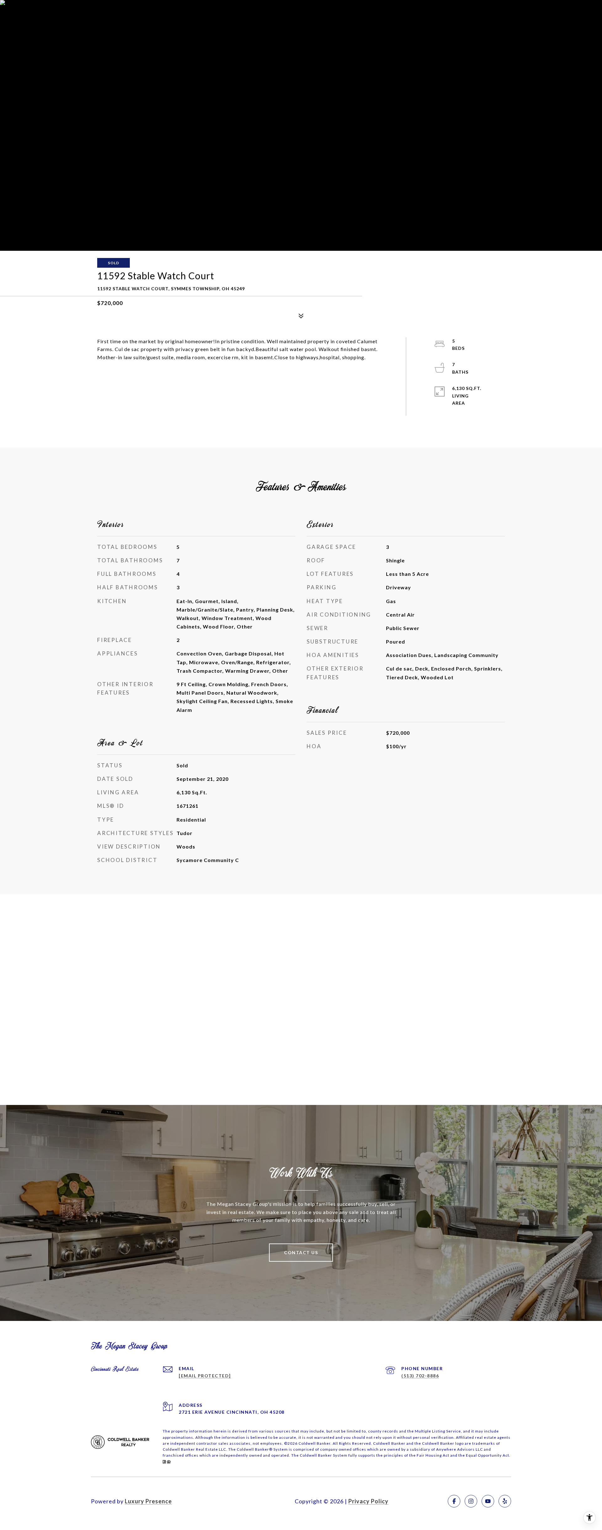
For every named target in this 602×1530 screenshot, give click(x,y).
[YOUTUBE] (488, 1501)
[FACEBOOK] (454, 1501)
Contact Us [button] (301, 1252)
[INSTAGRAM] (471, 1501)
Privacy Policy (368, 1501)
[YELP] (505, 1501)
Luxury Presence (148, 1501)
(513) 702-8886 (420, 1375)
